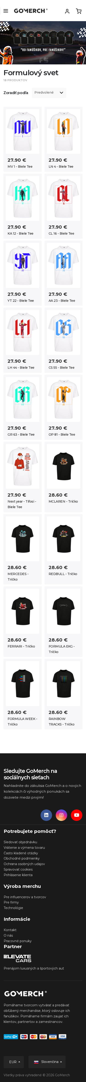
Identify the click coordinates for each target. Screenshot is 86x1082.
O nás (8, 935)
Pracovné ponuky (18, 941)
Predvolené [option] (44, 93)
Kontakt (10, 930)
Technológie (13, 908)
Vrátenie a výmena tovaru (24, 848)
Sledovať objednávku (20, 842)
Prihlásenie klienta (18, 875)
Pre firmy (11, 902)
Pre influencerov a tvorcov (25, 897)
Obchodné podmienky (22, 858)
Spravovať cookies (18, 869)
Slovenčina (49, 1062)
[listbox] (49, 93)
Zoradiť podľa (15, 93)
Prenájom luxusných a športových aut (34, 968)
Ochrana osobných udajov (24, 864)
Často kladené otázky (21, 853)
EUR (13, 1062)
